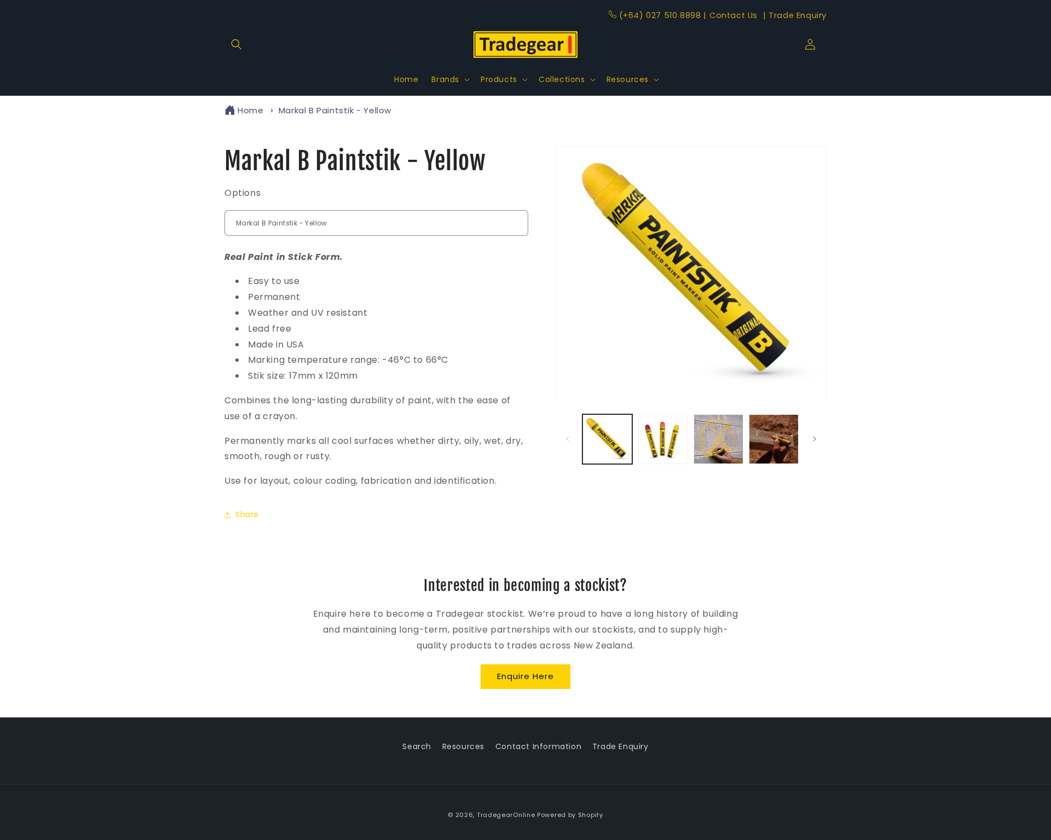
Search (416, 746)
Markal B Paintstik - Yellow (335, 110)
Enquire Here (525, 676)
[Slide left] (568, 439)
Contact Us (731, 15)
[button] (236, 44)
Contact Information (538, 746)
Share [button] (247, 514)
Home (250, 110)
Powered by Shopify (570, 814)
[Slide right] (814, 439)
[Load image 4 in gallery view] (774, 439)
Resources (463, 746)
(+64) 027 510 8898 (660, 15)
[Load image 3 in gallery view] (718, 439)
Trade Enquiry (795, 15)
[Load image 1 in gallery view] (607, 439)
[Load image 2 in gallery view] (663, 439)
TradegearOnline (506, 814)
